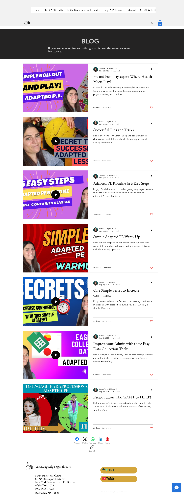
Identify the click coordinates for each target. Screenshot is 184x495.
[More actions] (152, 69)
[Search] (153, 23)
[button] (160, 23)
